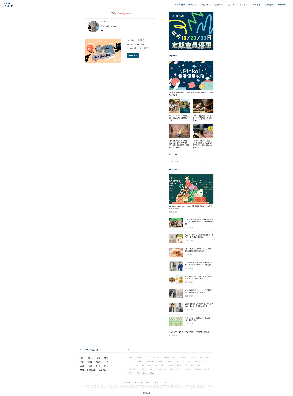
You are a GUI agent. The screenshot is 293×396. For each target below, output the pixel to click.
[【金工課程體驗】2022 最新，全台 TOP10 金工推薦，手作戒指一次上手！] (203, 106)
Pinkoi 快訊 (130, 40)
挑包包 (82, 358)
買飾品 (90, 358)
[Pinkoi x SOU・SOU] (103, 51)
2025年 (131, 357)
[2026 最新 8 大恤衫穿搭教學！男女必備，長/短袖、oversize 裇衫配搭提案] (176, 266)
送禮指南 (83, 370)
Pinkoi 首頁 (180, 5)
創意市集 (192, 357)
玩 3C (106, 362)
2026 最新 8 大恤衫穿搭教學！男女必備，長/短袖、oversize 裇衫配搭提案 (198, 264)
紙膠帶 (172, 369)
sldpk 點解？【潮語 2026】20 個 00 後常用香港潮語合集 (189, 332)
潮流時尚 (218, 5)
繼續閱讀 (131, 55)
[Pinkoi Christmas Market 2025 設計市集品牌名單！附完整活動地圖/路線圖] (191, 189)
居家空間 (160, 361)
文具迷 (98, 362)
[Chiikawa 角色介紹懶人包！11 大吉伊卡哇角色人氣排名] (176, 321)
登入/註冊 (166, 382)
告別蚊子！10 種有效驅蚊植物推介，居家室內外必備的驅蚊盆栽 (199, 236)
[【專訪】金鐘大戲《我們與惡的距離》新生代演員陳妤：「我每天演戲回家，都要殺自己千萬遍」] (179, 131)
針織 (144, 373)
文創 (143, 365)
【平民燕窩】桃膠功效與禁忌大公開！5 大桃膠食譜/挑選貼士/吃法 (199, 250)
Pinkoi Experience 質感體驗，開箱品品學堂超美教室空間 (179, 118)
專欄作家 (282, 5)
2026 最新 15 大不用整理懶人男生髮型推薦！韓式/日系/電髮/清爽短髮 (199, 305)
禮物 (143, 369)
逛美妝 (90, 366)
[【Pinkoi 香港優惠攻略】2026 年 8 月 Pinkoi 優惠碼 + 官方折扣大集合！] (191, 75)
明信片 (163, 365)
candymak (107, 22)
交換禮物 (166, 357)
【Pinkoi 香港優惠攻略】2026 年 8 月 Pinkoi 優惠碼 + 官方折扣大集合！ (191, 94)
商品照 (200, 357)
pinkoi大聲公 (156, 357)
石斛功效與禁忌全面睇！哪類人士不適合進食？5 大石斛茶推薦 (199, 277)
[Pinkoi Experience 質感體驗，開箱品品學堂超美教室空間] (179, 106)
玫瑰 (199, 365)
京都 (174, 357)
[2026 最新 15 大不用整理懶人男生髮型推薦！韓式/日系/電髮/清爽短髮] (176, 307)
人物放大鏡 (182, 357)
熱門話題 (205, 5)
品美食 (82, 366)
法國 (186, 365)
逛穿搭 (98, 358)
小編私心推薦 (150, 361)
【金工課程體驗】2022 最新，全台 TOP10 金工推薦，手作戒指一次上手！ (203, 118)
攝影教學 (197, 361)
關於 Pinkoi (138, 382)
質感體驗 (269, 5)
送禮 (138, 373)
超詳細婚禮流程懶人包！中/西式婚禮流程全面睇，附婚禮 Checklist (199, 291)
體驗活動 (92, 370)
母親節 (179, 365)
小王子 (131, 361)
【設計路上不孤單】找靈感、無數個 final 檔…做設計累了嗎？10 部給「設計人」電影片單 (203, 144)
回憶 (207, 357)
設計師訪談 (187, 369)
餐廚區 (90, 362)
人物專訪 (256, 5)
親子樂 (98, 366)
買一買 (131, 373)
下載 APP (156, 382)
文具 (136, 365)
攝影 (189, 361)
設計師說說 (198, 369)
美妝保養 (231, 5)
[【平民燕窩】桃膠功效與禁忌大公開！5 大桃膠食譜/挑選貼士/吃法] (176, 252)
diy (147, 357)
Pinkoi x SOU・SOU (135, 44)
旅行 (149, 365)
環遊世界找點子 (133, 369)
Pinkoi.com (127, 382)
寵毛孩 (106, 366)
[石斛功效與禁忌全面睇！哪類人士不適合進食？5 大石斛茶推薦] (176, 279)
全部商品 (102, 370)
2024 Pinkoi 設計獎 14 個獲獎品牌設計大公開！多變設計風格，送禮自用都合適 (199, 221)
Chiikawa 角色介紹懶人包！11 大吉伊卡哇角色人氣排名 (198, 319)
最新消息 (192, 5)
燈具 (192, 365)
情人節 (169, 361)
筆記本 (159, 369)
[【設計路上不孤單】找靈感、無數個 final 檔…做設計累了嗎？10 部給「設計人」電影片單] (203, 131)
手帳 (176, 361)
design (139, 357)
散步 (130, 365)
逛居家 (82, 362)
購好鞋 (106, 358)
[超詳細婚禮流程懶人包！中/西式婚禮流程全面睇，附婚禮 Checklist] (176, 293)
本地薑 (171, 365)
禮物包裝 (150, 369)
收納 (205, 361)
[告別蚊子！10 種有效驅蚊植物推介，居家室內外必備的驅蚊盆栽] (176, 238)
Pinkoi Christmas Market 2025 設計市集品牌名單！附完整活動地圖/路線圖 (190, 207)
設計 (179, 369)
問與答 (148, 382)
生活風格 (243, 5)
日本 (156, 365)
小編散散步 (140, 361)
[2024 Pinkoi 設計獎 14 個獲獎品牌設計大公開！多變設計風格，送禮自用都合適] (176, 222)
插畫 (183, 361)
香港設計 (152, 373)
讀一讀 (207, 369)
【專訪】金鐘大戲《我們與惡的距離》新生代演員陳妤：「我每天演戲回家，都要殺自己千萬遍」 (179, 144)
